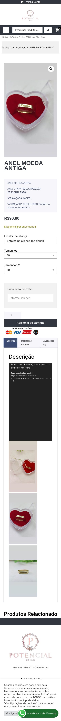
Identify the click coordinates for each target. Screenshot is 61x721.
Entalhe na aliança (15, 236)
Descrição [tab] (12, 341)
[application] (30, 402)
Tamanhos (10, 250)
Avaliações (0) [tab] (48, 343)
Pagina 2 (6, 47)
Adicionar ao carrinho (31, 322)
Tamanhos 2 (12, 265)
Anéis (13, 37)
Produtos (20, 47)
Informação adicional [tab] (26, 343)
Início (5, 37)
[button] (6, 30)
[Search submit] (48, 30)
